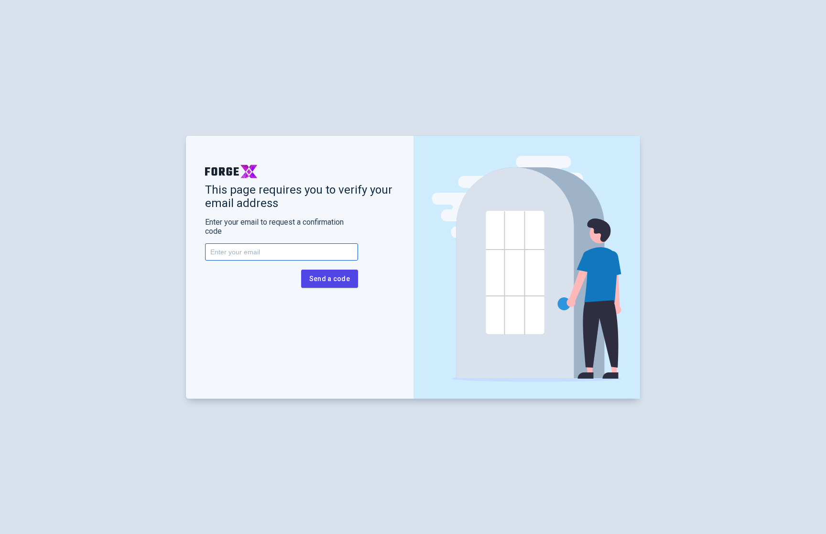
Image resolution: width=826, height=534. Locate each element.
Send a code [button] (329, 279)
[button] (231, 171)
